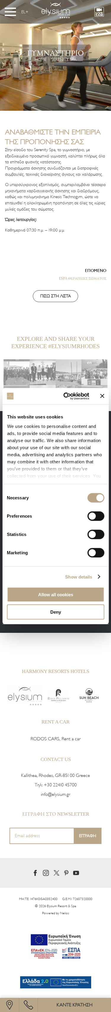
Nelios (64, 913)
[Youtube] (76, 873)
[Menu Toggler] (10, 12)
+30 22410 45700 (60, 785)
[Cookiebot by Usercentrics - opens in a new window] (66, 396)
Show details (78, 576)
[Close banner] (102, 396)
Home (40, 59)
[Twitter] (56, 873)
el (23, 11)
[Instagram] (46, 873)
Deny (55, 612)
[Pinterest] (66, 873)
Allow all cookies (55, 594)
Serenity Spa (63, 59)
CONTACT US (56, 759)
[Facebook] (35, 873)
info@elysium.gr (55, 794)
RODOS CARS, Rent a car (55, 739)
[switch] (95, 516)
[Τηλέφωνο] (28, 1005)
